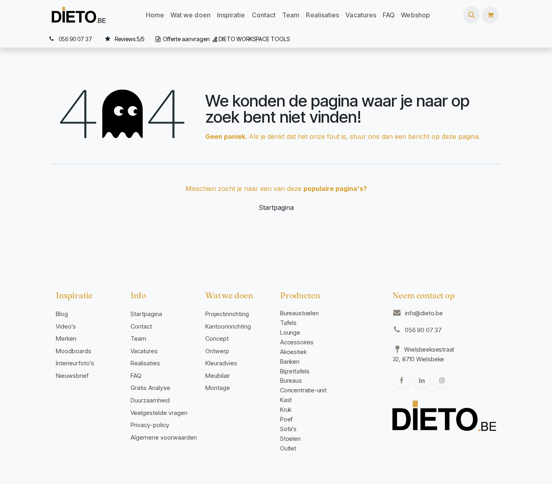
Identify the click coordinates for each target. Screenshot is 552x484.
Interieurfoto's (75, 363)
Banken (289, 361)
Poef (286, 419)
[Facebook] (402, 380)
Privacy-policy (150, 425)
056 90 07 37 (423, 330)
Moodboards (73, 351)
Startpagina (276, 207)
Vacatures (144, 351)
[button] (471, 14)
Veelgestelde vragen (159, 413)
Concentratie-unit (303, 390)
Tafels (288, 323)
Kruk (285, 409)
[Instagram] (442, 380)
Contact (141, 326)
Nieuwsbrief (72, 375)
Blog (62, 314)
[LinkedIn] (422, 380)
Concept (217, 338)
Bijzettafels (295, 371)
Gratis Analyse (150, 388)
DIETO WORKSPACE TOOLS (254, 39)
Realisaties (145, 363)
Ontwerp (217, 351)
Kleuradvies (221, 363)
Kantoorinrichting (228, 326)
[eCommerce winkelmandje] (490, 14)
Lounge (290, 332)
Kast (286, 400)
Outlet (288, 448)
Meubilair (217, 375)
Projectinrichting (227, 314)
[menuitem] (155, 15)
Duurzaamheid (150, 400)
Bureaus (291, 380)
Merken (66, 338)
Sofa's (288, 429)
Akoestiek (293, 352)
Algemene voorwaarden (164, 437)
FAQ (136, 375)
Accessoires (297, 342)
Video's (66, 326)
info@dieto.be (424, 313)
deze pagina (460, 136)
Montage (217, 388)
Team (138, 338)
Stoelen (290, 438)
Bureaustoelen (299, 313)
